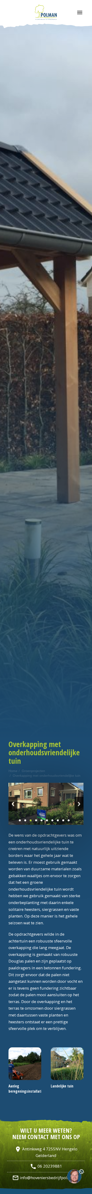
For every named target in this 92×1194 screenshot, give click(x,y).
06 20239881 (46, 1166)
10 (69, 820)
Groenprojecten (33, 771)
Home (12, 771)
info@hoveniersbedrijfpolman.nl (46, 1177)
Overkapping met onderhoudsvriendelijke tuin (46, 775)
